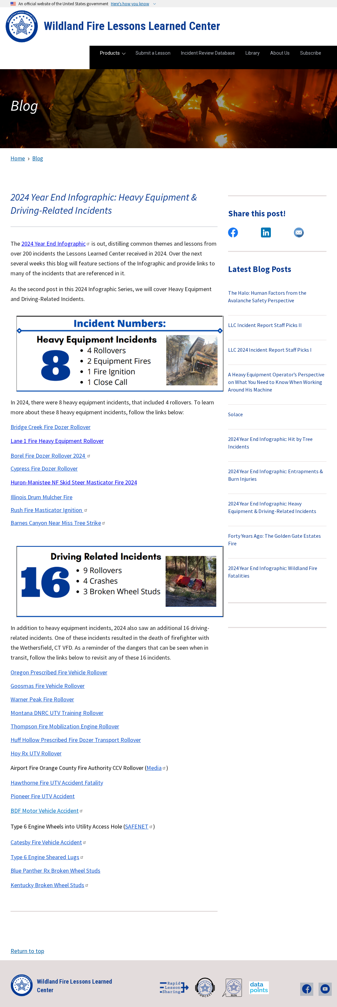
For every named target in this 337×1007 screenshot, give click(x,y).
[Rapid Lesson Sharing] (174, 988)
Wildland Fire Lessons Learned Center (132, 26)
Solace (235, 414)
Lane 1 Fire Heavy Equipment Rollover (57, 441)
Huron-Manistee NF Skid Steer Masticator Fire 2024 (74, 482)
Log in (318, 36)
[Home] (21, 26)
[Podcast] (205, 988)
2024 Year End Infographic (53, 243)
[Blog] (232, 988)
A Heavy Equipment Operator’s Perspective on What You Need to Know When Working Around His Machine (276, 382)
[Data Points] (259, 988)
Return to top (27, 951)
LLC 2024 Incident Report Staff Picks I (270, 349)
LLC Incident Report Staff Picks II (265, 325)
